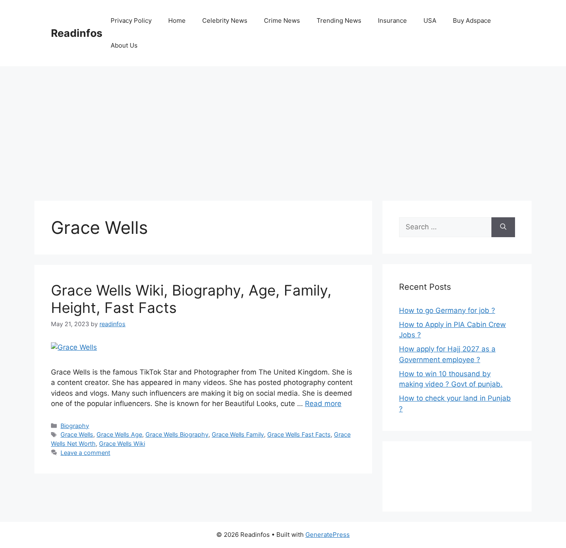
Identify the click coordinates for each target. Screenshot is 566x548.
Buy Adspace (472, 20)
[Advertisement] (283, 128)
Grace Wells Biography (176, 434)
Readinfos (76, 33)
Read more (323, 403)
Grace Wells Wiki (122, 443)
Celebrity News (224, 20)
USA (429, 20)
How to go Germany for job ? (447, 310)
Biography (74, 425)
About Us (124, 45)
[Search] (503, 227)
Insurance (392, 20)
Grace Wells (76, 434)
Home (177, 20)
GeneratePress (327, 534)
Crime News (282, 20)
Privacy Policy (131, 20)
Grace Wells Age (119, 434)
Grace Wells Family (238, 434)
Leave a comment (85, 452)
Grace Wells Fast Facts (299, 434)
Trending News (339, 20)
